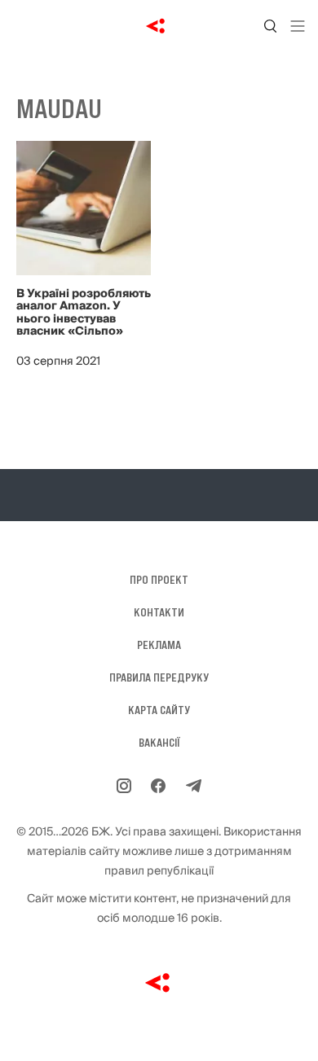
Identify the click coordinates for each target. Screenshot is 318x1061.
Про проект (159, 579)
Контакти (159, 612)
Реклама (159, 644)
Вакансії (159, 742)
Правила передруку (159, 677)
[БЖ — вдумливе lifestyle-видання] (159, 26)
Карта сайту (159, 710)
